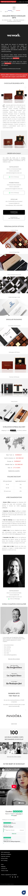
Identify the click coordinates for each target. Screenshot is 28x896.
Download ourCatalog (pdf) (14, 212)
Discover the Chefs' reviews (14, 756)
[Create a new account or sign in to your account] (27, 5)
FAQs (2, 864)
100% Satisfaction (5, 852)
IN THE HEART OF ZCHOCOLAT (14, 764)
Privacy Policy (4, 858)
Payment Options (5, 856)
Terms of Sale (4, 870)
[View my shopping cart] (0, 11)
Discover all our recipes (14, 659)
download (10, 513)
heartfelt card (19, 541)
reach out (10, 550)
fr (7, 11)
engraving (4, 539)
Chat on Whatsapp (15, 177)
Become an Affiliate (6, 854)
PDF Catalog (4, 860)
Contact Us (4, 868)
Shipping (3, 430)
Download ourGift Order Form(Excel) (14, 217)
